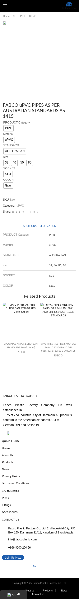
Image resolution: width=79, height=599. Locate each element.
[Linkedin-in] (27, 565)
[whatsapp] (34, 211)
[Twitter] (13, 211)
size (5, 156)
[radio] (8, 128)
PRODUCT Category (16, 122)
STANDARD (11, 145)
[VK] (19, 211)
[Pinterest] (23, 211)
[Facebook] (16, 211)
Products (48, 590)
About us (29, 590)
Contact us (38, 594)
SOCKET (9, 168)
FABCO (20, 352)
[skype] (37, 211)
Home (6, 16)
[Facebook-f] (5, 565)
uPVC (32, 16)
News (64, 590)
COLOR (8, 179)
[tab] (39, 226)
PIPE (23, 16)
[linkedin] (30, 211)
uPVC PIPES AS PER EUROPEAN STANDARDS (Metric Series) (21, 345)
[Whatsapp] (42, 565)
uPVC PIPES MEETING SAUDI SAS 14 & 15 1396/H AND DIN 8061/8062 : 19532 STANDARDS (58, 347)
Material (8, 133)
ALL (15, 16)
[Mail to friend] (27, 211)
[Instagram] (12, 565)
